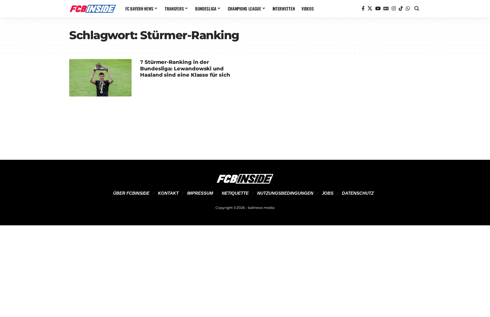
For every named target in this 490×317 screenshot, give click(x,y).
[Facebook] (363, 9)
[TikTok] (400, 9)
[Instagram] (393, 9)
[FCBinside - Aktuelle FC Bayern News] (92, 8)
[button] (416, 8)
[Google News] (386, 9)
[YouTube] (378, 9)
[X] (370, 9)
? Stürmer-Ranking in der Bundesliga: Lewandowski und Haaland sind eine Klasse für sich (185, 68)
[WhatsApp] (407, 9)
